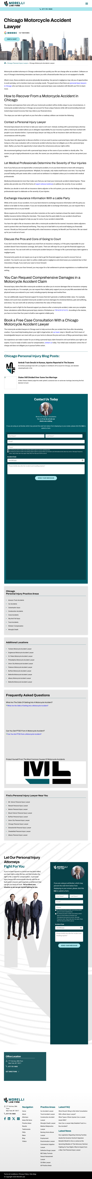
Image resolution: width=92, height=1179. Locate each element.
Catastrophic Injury (14, 607)
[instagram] (18, 1119)
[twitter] (13, 1119)
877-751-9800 (47, 9)
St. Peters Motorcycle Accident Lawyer (20, 656)
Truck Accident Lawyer (47, 1114)
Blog (23, 1138)
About (24, 1114)
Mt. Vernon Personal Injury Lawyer (19, 802)
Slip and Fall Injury (14, 618)
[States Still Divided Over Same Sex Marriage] (10, 382)
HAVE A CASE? (12, 39)
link (83, 426)
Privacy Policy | (24, 1174)
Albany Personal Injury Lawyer (17, 835)
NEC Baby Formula (46, 1153)
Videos (24, 1141)
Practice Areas (26, 1123)
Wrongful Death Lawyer (47, 1123)
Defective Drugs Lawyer (47, 1150)
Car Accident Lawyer (46, 1111)
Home (24, 1111)
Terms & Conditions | (11, 1174)
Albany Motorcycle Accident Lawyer (19, 678)
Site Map (33, 1174)
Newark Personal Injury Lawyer (18, 806)
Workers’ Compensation (15, 626)
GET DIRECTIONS (11, 1071)
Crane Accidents (13, 615)
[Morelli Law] (12, 3)
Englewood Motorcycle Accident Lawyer (20, 652)
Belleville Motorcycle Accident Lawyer (20, 674)
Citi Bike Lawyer (45, 1162)
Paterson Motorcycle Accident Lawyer (20, 667)
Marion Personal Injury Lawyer (17, 809)
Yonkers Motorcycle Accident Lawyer (19, 649)
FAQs (24, 1132)
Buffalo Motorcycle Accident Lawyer (19, 671)
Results (24, 1126)
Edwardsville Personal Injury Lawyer (19, 828)
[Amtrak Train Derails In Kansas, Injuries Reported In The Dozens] (10, 368)
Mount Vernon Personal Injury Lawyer (20, 813)
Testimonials (26, 1129)
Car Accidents (12, 604)
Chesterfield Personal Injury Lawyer (19, 831)
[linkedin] (9, 1119)
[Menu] (86, 3)
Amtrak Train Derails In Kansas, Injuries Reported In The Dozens (46, 362)
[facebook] (5, 1119)
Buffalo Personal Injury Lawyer (18, 817)
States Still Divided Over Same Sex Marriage (37, 377)
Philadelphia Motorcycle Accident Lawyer (21, 660)
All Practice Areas (45, 1165)
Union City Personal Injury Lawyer (18, 820)
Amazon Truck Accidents (16, 600)
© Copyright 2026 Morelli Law (14, 1177)
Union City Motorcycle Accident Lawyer (20, 663)
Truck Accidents (13, 622)
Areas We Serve (27, 1120)
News (24, 1135)
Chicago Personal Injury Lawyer (17, 63)
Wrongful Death (13, 629)
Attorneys (25, 1117)
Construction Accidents (15, 611)
